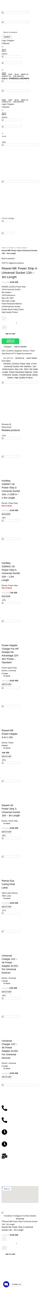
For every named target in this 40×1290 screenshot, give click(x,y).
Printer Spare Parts (9, 668)
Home (4, 248)
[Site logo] (15, 16)
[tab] (8, 358)
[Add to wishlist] (16, 476)
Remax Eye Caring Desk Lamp (8, 884)
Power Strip (21, 248)
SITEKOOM (6, 1208)
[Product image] (11, 464)
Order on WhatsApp (10, 341)
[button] (6, 684)
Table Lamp (6, 893)
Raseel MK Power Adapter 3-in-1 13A (10, 734)
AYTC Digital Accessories (21, 353)
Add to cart (10, 334)
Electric (12, 248)
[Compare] (4, 476)
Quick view (10, 476)
